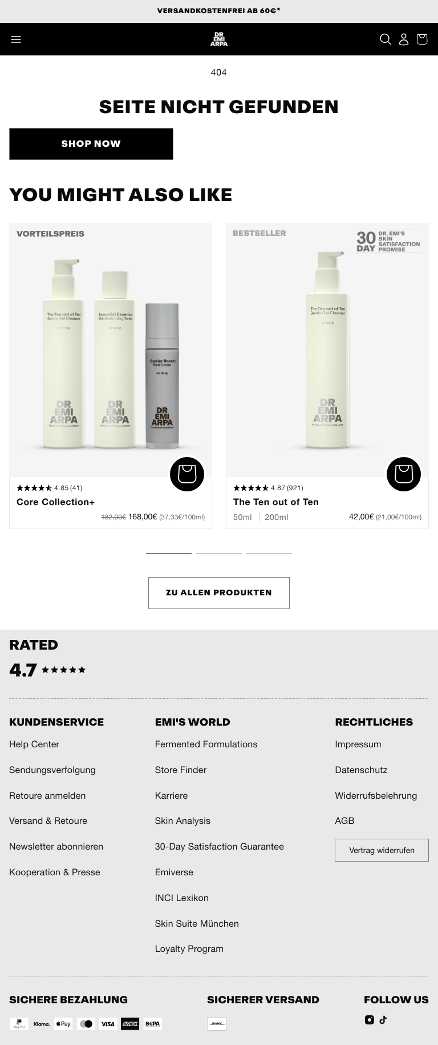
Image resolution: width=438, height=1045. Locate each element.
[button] (16, 39)
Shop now (91, 143)
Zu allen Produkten (219, 592)
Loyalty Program (189, 949)
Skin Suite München (197, 924)
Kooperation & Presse (54, 872)
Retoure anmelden (47, 796)
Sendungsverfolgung (52, 770)
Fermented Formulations (206, 744)
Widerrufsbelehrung (376, 796)
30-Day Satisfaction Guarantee (219, 847)
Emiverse (174, 872)
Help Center (34, 744)
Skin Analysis (183, 821)
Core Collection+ (56, 502)
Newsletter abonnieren (56, 847)
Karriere (171, 796)
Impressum (358, 744)
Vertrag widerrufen (382, 850)
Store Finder (180, 770)
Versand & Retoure (48, 821)
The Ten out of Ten (276, 502)
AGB (344, 821)
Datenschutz (361, 770)
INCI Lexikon (182, 898)
